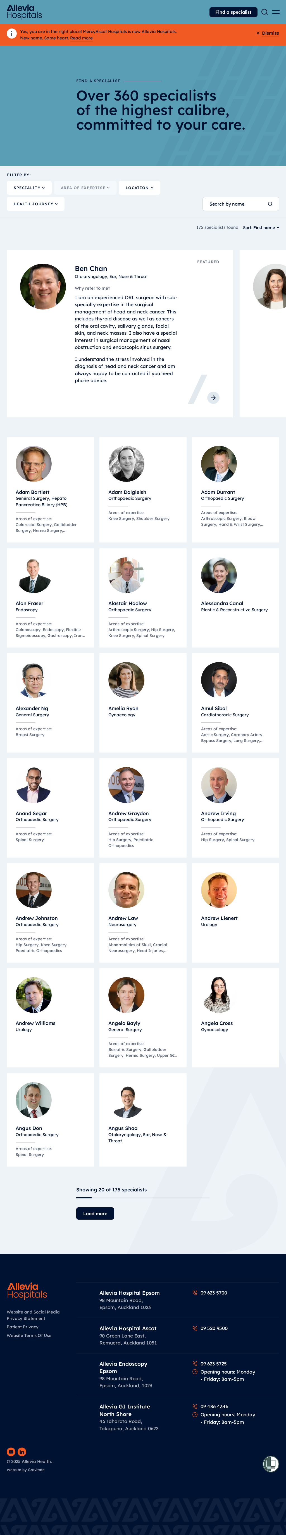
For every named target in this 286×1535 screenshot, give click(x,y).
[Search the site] (264, 12)
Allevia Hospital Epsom (129, 1292)
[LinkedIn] (22, 1452)
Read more (81, 38)
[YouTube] (11, 1452)
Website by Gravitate (26, 1469)
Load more (95, 1213)
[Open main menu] (276, 12)
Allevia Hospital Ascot (127, 1328)
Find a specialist (233, 12)
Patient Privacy (23, 1326)
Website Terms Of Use (29, 1335)
